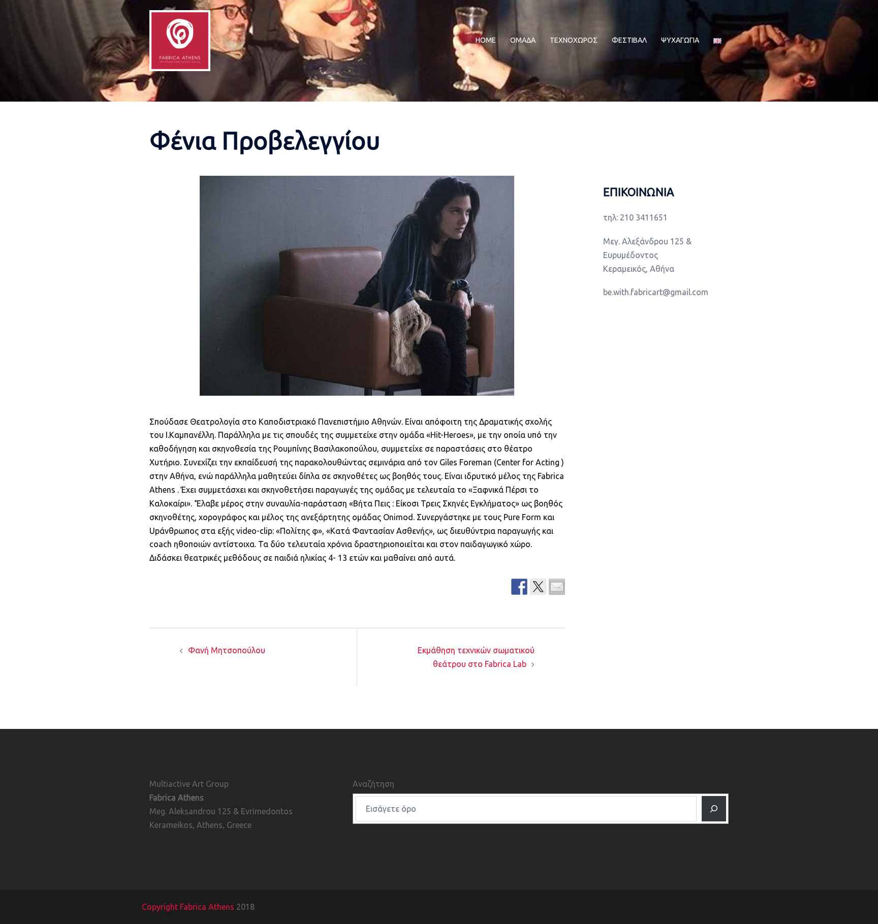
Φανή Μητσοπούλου (226, 650)
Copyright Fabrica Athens (188, 906)
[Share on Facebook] (519, 587)
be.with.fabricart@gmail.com (655, 292)
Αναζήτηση (373, 783)
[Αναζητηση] (714, 808)
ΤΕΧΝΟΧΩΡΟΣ (574, 40)
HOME (486, 40)
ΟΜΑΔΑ (523, 40)
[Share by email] (557, 587)
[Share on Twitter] (538, 587)
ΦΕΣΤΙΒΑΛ (629, 40)
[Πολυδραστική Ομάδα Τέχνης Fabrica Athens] (179, 39)
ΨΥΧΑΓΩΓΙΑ (680, 40)
